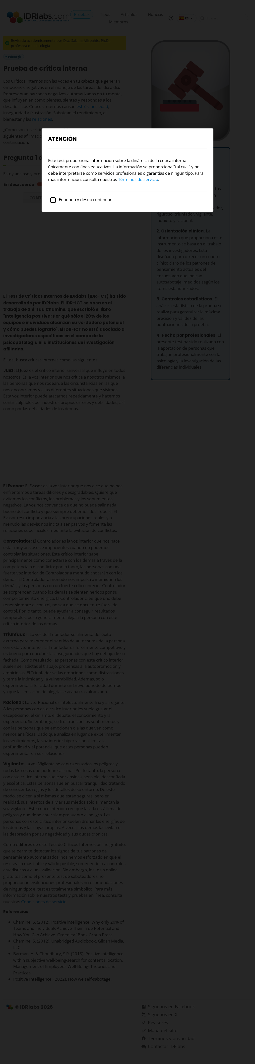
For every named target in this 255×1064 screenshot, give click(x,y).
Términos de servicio (138, 179)
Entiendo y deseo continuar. (85, 199)
